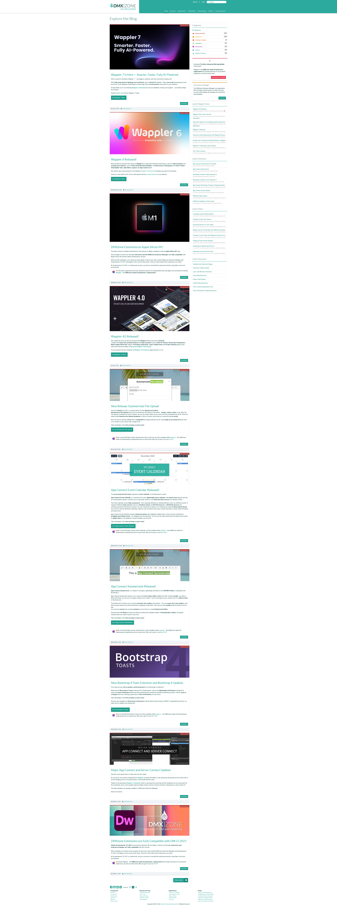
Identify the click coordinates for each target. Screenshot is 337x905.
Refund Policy (172, 897)
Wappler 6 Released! (124, 159)
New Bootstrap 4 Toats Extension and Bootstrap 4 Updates (147, 682)
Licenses (171, 899)
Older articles (179, 880)
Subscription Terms (174, 894)
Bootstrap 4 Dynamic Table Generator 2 (205, 174)
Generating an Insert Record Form (203, 251)
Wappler (173, 437)
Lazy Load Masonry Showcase (202, 272)
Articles (173, 11)
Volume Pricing (144, 896)
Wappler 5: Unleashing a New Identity (204, 146)
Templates (192, 11)
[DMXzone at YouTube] (114, 887)
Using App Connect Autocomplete (203, 214)
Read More (184, 103)
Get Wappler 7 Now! (118, 97)
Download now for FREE (218, 77)
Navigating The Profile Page (206, 894)
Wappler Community (139, 88)
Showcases (202, 11)
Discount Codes (144, 897)
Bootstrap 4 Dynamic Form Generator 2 (205, 180)
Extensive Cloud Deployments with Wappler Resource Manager (210, 135)
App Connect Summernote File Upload (204, 164)
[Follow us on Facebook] (111, 887)
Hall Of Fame (114, 901)
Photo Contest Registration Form (203, 287)
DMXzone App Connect (200, 196)
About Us (113, 892)
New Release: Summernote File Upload (135, 406)
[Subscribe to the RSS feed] (120, 887)
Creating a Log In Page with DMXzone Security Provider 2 (210, 235)
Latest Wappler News (200, 104)
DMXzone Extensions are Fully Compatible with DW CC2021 (149, 841)
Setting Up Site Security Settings (203, 241)
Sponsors (113, 897)
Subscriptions (220, 11)
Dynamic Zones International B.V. (169, 904)
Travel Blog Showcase (200, 275)
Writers (113, 899)
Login (203, 2)
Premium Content (210, 40)
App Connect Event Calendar (201, 190)
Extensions (182, 11)
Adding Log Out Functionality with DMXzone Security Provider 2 (210, 230)
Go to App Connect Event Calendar (123, 526)
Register (195, 2)
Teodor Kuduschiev (126, 108)
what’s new (120, 93)
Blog (166, 11)
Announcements (210, 33)
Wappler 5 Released (199, 130)
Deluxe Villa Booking (199, 279)
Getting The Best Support (205, 896)
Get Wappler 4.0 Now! (119, 354)
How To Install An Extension (206, 901)
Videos (210, 11)
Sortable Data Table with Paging (202, 264)
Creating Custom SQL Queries (202, 219)
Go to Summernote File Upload (122, 429)
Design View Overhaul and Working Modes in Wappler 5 (210, 140)
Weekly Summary (210, 53)
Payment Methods (145, 892)
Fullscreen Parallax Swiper (201, 268)
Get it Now (222, 98)
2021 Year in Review (199, 151)
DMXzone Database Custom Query (203, 201)
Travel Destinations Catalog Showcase (205, 290)
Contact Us (114, 894)
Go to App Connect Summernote (122, 622)
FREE (171, 439)
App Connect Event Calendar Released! (135, 490)
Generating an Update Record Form (203, 246)
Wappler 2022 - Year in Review (202, 114)
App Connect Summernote (201, 169)
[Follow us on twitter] (117, 887)
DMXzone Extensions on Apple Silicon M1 (137, 247)
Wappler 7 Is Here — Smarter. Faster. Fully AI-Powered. (145, 74)
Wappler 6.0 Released (199, 109)
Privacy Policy (172, 896)
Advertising (114, 896)
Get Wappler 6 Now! (118, 179)
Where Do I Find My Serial (205, 899)
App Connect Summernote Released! (133, 586)
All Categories (196, 30)
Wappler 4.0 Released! (125, 336)
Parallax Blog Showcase (200, 283)
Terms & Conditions (174, 892)
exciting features (151, 174)
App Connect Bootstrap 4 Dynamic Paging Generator (209, 185)
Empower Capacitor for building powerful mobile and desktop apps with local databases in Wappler (210, 122)
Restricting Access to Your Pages (203, 225)
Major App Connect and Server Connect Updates (141, 770)
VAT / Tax (142, 894)
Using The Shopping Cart (205, 892)
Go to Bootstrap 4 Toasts (120, 709)
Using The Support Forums (205, 897)
